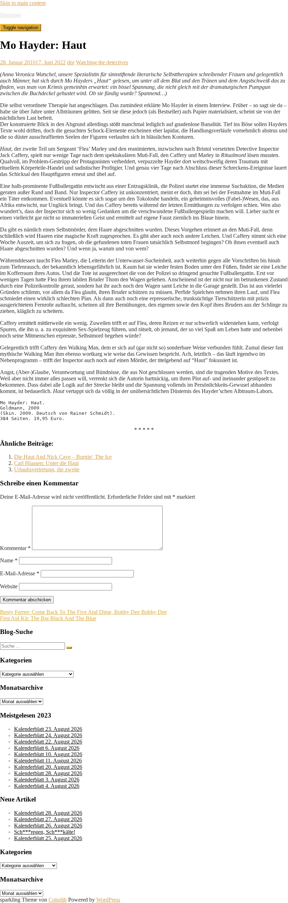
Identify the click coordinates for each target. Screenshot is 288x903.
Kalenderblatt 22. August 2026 (48, 742)
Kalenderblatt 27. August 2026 (48, 819)
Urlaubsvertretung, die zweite (46, 469)
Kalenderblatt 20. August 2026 (48, 767)
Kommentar (15, 548)
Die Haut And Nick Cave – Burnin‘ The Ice (63, 457)
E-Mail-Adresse (19, 573)
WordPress (108, 900)
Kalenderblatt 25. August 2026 (48, 838)
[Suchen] (69, 648)
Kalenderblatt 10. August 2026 (48, 754)
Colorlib (57, 900)
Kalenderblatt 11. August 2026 (48, 761)
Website (9, 586)
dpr (70, 62)
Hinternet (10, 15)
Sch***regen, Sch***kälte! (44, 832)
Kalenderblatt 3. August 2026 (46, 780)
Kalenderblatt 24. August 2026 (48, 735)
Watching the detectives (102, 62)
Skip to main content (23, 3)
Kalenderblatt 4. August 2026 (46, 786)
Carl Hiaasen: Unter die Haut (46, 463)
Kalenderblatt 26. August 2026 (48, 826)
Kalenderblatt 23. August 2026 (48, 729)
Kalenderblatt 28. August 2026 (48, 773)
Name (9, 560)
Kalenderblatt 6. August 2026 (46, 748)
